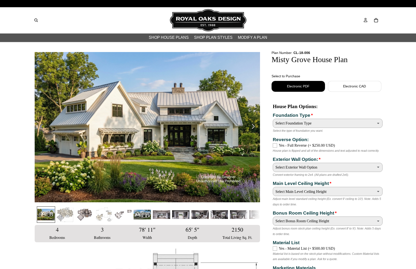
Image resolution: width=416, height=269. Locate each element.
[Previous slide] (40, 127)
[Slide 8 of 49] (180, 214)
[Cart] (376, 20)
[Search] (36, 20)
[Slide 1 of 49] (46, 214)
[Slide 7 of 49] (161, 214)
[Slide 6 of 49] (142, 214)
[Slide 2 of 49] (65, 214)
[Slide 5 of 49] (123, 214)
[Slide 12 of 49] (257, 214)
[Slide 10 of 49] (219, 214)
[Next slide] (254, 127)
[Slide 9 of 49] (200, 214)
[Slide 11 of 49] (238, 214)
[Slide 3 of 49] (84, 214)
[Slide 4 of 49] (103, 214)
